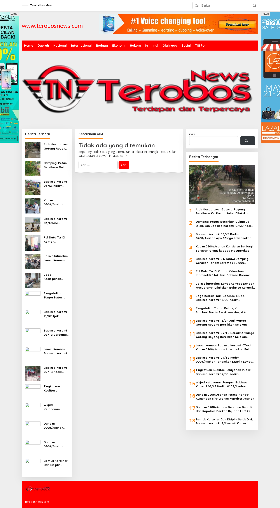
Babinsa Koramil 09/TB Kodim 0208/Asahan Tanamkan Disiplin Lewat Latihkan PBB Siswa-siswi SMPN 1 (56, 370)
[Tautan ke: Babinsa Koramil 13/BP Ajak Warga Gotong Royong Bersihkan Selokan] (32, 317)
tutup (14, 14)
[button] (254, 5)
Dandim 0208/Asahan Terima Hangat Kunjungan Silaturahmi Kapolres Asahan (56, 425)
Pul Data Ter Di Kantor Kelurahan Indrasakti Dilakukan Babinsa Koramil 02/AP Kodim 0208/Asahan (56, 239)
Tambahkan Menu (41, 5)
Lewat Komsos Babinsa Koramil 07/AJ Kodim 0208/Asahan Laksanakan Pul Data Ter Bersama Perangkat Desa (56, 351)
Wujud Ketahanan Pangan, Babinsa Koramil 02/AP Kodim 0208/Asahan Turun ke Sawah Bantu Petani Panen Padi (56, 407)
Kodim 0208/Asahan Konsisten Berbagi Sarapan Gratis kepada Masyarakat (55, 202)
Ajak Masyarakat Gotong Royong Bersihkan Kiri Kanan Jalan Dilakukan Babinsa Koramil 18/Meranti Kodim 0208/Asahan (56, 146)
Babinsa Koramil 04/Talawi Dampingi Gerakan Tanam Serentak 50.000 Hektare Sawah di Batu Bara (56, 221)
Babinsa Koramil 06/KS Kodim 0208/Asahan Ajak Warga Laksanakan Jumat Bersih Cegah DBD (56, 183)
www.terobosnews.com (52, 26)
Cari (192, 134)
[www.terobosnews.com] (38, 488)
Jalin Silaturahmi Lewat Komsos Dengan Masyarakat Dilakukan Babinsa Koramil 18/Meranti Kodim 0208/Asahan (56, 258)
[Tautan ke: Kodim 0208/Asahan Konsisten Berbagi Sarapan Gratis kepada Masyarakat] (32, 205)
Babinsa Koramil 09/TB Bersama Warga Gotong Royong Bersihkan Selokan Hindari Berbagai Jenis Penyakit (56, 332)
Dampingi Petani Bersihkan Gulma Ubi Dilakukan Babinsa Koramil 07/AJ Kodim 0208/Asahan (56, 165)
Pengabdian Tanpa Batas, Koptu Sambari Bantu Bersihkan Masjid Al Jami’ (56, 295)
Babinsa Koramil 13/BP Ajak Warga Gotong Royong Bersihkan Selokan (56, 314)
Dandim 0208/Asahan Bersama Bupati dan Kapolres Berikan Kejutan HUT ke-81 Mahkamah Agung (55, 444)
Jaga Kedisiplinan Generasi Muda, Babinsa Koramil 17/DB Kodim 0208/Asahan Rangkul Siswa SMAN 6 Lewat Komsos (56, 276)
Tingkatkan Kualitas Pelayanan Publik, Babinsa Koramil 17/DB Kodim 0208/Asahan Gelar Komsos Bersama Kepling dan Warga (56, 388)
